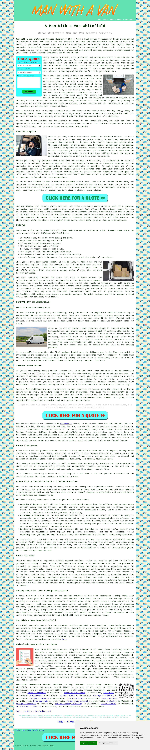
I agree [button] (84, 743)
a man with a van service (78, 81)
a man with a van (57, 690)
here (64, 639)
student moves (67, 696)
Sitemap (17, 730)
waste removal (37, 674)
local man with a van (105, 371)
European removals (39, 698)
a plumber (112, 701)
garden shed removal (77, 701)
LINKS (105, 20)
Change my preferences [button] (107, 743)
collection (60, 255)
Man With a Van (32, 730)
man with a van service (39, 596)
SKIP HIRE (108, 693)
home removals (40, 701)
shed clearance (109, 698)
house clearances (47, 669)
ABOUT (112, 20)
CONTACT (119, 20)
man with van (79, 140)
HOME (99, 20)
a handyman (35, 696)
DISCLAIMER (129, 20)
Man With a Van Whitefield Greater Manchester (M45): (45, 39)
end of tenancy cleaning (68, 704)
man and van (123, 57)
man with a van (48, 42)
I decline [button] (93, 743)
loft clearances (75, 698)
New (23, 730)
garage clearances (26, 704)
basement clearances (74, 693)
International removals (28, 707)
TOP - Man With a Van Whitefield (33, 711)
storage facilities (103, 696)
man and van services (83, 637)
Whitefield (66, 424)
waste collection (57, 661)
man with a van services (93, 432)
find (24, 625)
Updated (41, 730)
